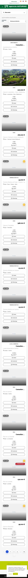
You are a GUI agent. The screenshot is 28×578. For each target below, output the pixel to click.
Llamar (14, 58)
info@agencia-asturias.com (14, 3)
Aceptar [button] (15, 573)
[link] (14, 32)
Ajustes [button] (10, 573)
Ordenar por (4, 21)
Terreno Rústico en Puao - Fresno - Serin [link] (15, 182)
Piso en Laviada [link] (7, 481)
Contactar (14, 61)
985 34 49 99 (14, 1)
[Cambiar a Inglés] (23, 1)
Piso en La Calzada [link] (8, 436)
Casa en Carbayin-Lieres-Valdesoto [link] (13, 137)
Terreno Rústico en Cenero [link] (11, 270)
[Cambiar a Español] (20, 1)
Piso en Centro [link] (7, 391)
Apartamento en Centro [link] (10, 47)
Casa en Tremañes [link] (8, 225)
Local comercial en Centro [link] (10, 348)
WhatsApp (14, 65)
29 (24, 551)
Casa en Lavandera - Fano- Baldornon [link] (14, 92)
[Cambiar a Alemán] (26, 1)
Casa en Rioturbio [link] (8, 526)
